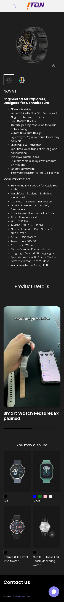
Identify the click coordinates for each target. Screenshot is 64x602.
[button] (7, 6)
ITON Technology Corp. (20, 596)
